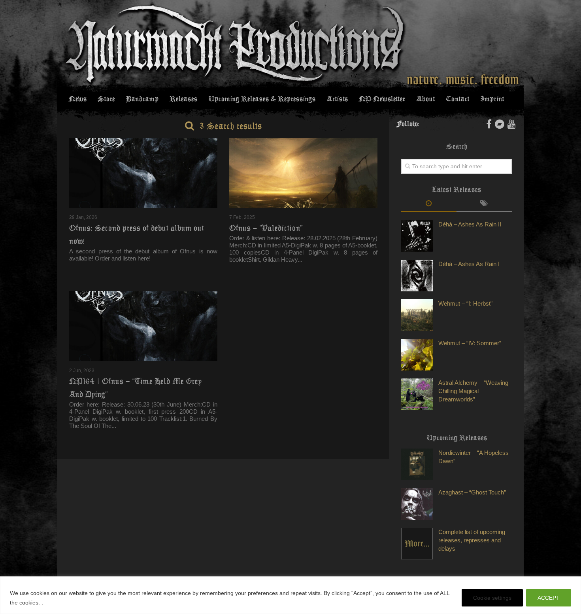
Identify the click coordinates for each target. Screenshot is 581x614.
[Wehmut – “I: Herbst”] (417, 315)
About (425, 99)
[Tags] (484, 204)
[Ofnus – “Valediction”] (303, 173)
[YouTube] (511, 124)
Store (106, 99)
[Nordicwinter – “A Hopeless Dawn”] (417, 464)
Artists (337, 99)
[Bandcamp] (499, 124)
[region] (290, 595)
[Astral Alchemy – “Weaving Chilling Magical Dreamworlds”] (417, 394)
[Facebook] (489, 124)
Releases (183, 99)
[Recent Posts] (428, 204)
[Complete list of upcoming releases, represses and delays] (417, 543)
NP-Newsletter (382, 99)
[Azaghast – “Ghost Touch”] (417, 504)
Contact (457, 99)
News (78, 99)
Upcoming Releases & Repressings (261, 99)
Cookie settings (492, 598)
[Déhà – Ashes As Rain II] (417, 236)
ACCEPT (549, 598)
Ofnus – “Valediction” (266, 228)
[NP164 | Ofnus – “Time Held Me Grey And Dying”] (143, 326)
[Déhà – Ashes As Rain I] (417, 275)
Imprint (492, 99)
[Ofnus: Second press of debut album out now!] (143, 173)
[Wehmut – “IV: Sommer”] (417, 355)
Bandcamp (142, 99)
